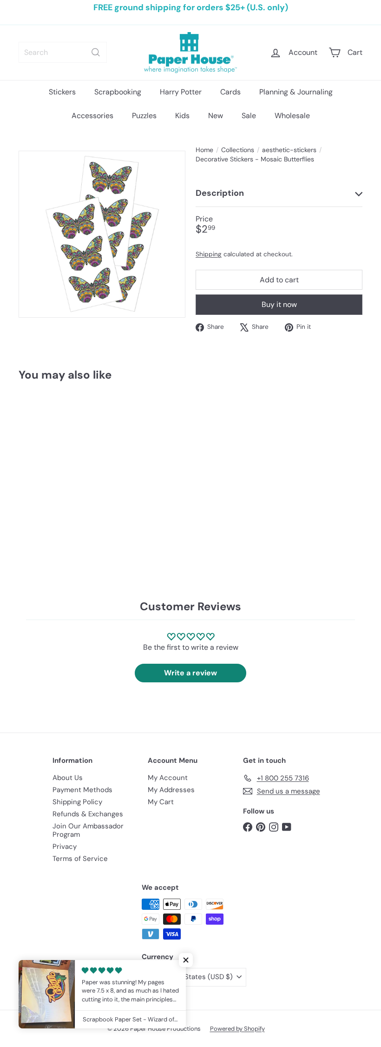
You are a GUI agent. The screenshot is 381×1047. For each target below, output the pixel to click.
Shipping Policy (77, 802)
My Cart (161, 802)
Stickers (62, 92)
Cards (230, 92)
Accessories (92, 115)
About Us (68, 777)
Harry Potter (181, 92)
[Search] (96, 52)
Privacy (65, 846)
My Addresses (171, 789)
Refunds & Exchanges (88, 814)
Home (204, 150)
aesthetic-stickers (289, 150)
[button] (186, 960)
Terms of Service (80, 858)
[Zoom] (102, 234)
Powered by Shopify (237, 1029)
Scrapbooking (117, 92)
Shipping (209, 254)
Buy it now (279, 304)
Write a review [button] (190, 673)
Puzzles (144, 115)
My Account (168, 777)
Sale (249, 115)
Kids (182, 115)
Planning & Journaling (296, 92)
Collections (237, 150)
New (215, 115)
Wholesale (292, 115)
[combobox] (63, 52)
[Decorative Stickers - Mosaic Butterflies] (43, 459)
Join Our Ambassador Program (88, 830)
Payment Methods (82, 789)
